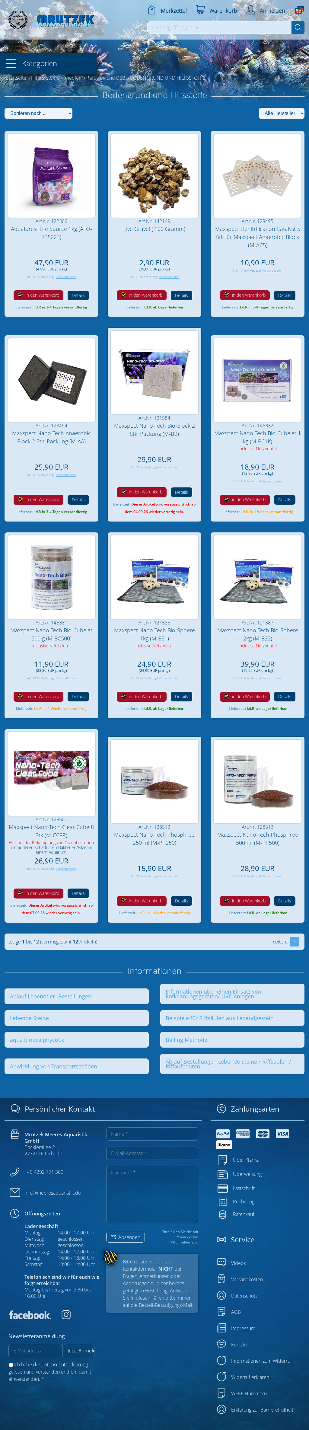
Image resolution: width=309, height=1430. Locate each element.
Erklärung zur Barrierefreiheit (262, 1409)
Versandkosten (66, 277)
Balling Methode (186, 1039)
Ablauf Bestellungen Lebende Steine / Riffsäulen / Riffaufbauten (228, 1064)
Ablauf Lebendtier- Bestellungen (50, 996)
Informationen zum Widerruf (261, 1361)
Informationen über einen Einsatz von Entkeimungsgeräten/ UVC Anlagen (213, 994)
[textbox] (219, 27)
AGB (236, 1312)
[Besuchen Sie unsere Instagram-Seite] (61, 1317)
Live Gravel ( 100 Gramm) (154, 228)
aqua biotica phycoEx (37, 1039)
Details (78, 295)
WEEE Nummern (249, 1393)
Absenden (128, 1237)
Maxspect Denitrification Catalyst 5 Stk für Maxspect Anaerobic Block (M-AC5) (257, 237)
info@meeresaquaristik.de (52, 1192)
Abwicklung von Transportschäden (53, 1066)
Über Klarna (246, 1160)
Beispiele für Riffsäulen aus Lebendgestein (220, 1018)
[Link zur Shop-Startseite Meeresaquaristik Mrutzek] (50, 18)
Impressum (243, 1328)
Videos (238, 1263)
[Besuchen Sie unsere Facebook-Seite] (29, 1317)
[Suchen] (297, 27)
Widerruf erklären (250, 1377)
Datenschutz (244, 1295)
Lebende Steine (29, 1018)
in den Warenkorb (41, 295)
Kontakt (239, 1344)
